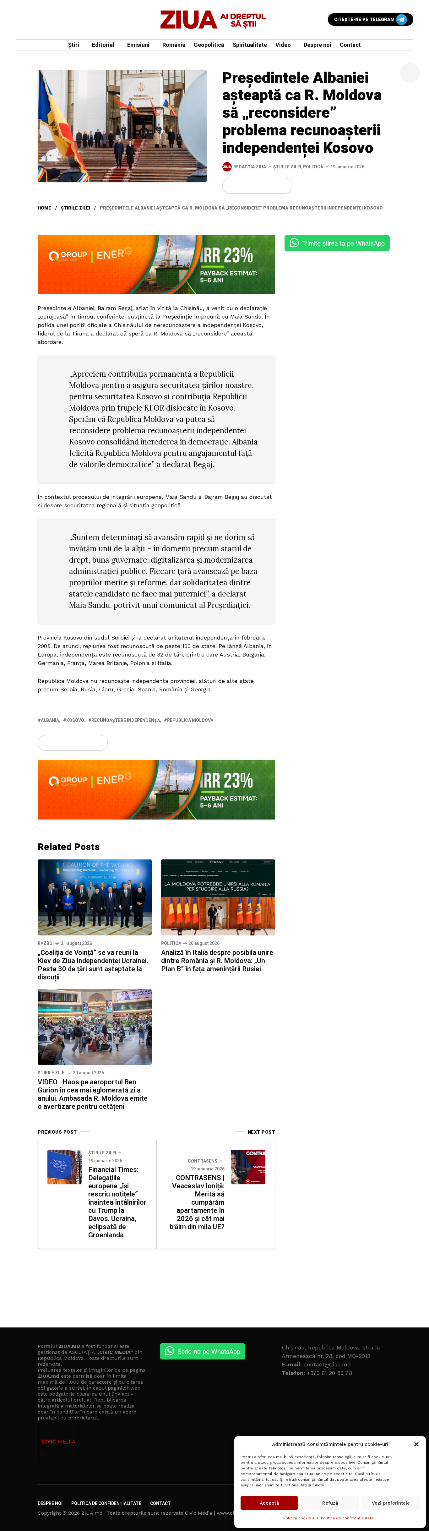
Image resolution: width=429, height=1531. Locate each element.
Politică (313, 167)
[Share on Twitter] (241, 186)
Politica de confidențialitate (347, 1518)
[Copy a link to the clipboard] (283, 186)
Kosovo (75, 720)
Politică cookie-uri (300, 1518)
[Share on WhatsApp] (252, 186)
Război (46, 943)
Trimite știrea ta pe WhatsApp (343, 243)
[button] (416, 1444)
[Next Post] (248, 1167)
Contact (160, 1503)
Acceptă (269, 1503)
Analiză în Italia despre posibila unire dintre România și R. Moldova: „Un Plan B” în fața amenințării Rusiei (217, 961)
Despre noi (50, 1503)
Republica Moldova (190, 720)
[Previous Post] (64, 1167)
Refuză (330, 1503)
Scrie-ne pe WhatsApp (208, 1351)
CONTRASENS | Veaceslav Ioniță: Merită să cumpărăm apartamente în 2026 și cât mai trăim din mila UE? (197, 1202)
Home (44, 208)
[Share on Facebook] (231, 186)
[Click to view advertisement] (156, 264)
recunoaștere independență (125, 720)
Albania (50, 720)
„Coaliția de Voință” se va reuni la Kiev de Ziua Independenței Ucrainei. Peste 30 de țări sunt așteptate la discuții (93, 965)
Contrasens (202, 1161)
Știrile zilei (287, 167)
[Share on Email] (273, 186)
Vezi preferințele (391, 1503)
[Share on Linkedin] (263, 186)
